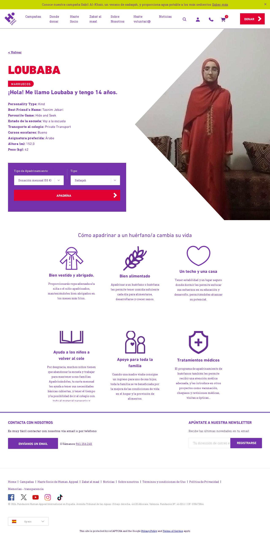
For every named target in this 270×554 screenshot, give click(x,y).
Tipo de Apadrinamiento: (31, 171)
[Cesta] (223, 20)
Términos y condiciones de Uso (164, 482)
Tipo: (74, 171)
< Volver (15, 52)
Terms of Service (173, 531)
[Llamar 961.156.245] (211, 20)
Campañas (27, 482)
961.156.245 (84, 444)
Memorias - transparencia (25, 489)
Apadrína (64, 196)
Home (12, 482)
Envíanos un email (33, 444)
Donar (249, 19)
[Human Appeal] (10, 19)
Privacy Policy (149, 531)
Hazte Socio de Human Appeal (58, 482)
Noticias (109, 482)
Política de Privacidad (204, 482)
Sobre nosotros (128, 482)
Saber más (220, 5)
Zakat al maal (90, 482)
